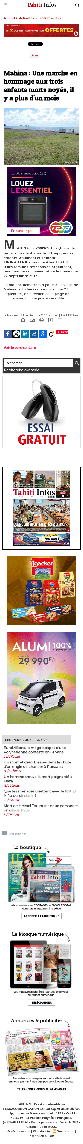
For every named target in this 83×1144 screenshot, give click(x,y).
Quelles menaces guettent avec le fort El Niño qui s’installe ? (40, 793)
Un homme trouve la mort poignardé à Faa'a (38, 778)
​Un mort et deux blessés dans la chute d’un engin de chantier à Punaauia (37, 764)
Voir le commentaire (20, 347)
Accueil (9, 18)
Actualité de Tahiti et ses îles (40, 18)
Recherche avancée (21, 370)
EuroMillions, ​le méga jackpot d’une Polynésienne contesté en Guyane (35, 749)
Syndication (65, 1131)
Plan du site (41, 1131)
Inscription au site (41, 1136)
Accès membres (18, 1131)
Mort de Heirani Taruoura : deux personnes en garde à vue (41, 808)
